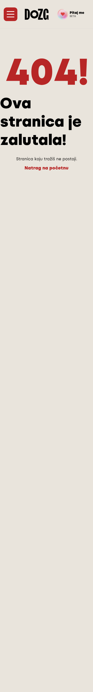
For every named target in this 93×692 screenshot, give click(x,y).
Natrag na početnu (46, 168)
